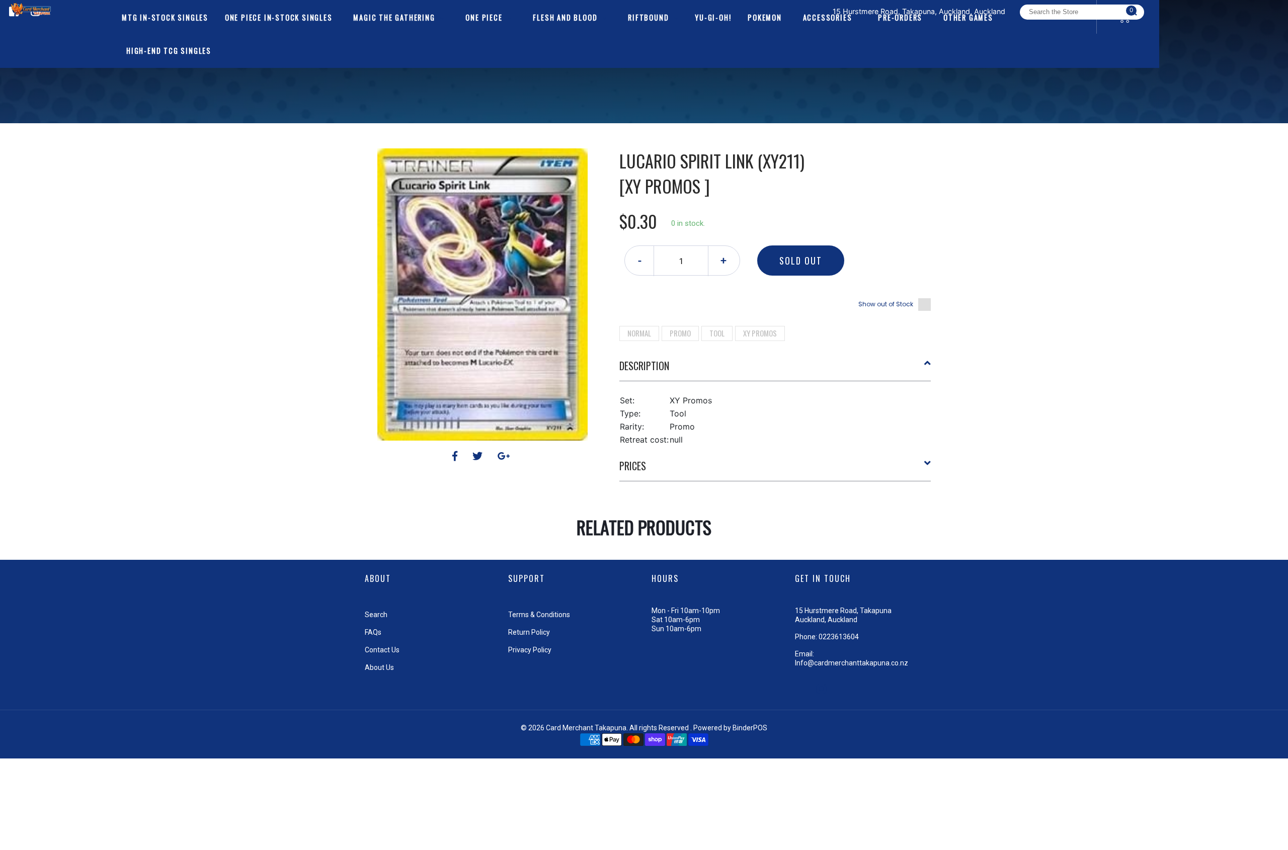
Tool (717, 332)
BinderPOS (750, 728)
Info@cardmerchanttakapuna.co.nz (851, 663)
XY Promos (760, 332)
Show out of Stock (885, 304)
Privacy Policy (529, 650)
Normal (639, 332)
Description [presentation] (644, 365)
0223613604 (839, 637)
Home (615, 131)
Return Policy (529, 632)
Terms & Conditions (539, 615)
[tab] (775, 369)
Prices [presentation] (632, 465)
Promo (680, 332)
